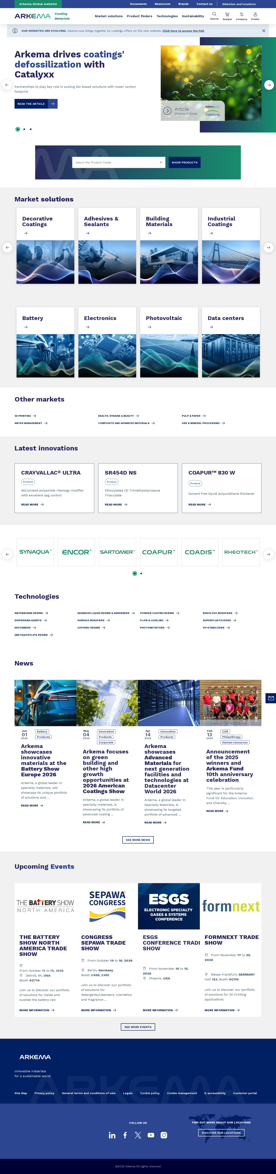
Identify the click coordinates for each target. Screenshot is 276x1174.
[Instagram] (164, 1135)
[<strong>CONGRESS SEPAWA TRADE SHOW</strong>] (107, 950)
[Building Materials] (169, 246)
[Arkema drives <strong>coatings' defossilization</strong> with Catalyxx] (138, 79)
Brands (183, 3)
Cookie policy (150, 1093)
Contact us (205, 3)
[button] (263, 31)
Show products (185, 162)
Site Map (21, 1093)
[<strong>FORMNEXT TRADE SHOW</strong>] (231, 950)
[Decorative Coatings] (45, 246)
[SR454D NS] (138, 488)
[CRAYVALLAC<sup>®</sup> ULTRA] (54, 488)
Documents (138, 3)
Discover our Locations (221, 1132)
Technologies (167, 16)
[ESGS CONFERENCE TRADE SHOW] (169, 950)
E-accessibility (215, 1093)
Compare (241, 19)
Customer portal (245, 1093)
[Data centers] (231, 342)
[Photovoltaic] (169, 342)
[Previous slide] (7, 85)
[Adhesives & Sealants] (107, 246)
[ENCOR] (76, 552)
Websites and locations (239, 4)
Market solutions (109, 16)
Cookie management (182, 1093)
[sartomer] (117, 552)
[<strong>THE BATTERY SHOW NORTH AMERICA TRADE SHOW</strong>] (45, 950)
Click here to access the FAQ (183, 30)
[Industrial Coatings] (231, 246)
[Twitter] (138, 1135)
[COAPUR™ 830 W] (221, 488)
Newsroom (162, 3)
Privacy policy (44, 1093)
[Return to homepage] (33, 16)
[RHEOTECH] (241, 552)
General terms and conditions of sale (89, 1093)
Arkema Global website (38, 4)
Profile (255, 19)
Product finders (139, 16)
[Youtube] (151, 1135)
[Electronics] (107, 342)
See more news (138, 839)
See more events (138, 1027)
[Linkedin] (112, 1135)
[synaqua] (35, 552)
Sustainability (193, 16)
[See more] (158, 552)
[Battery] (45, 342)
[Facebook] (125, 1135)
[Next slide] (269, 85)
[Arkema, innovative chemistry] (35, 1062)
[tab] (18, 129)
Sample (227, 19)
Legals (128, 1093)
